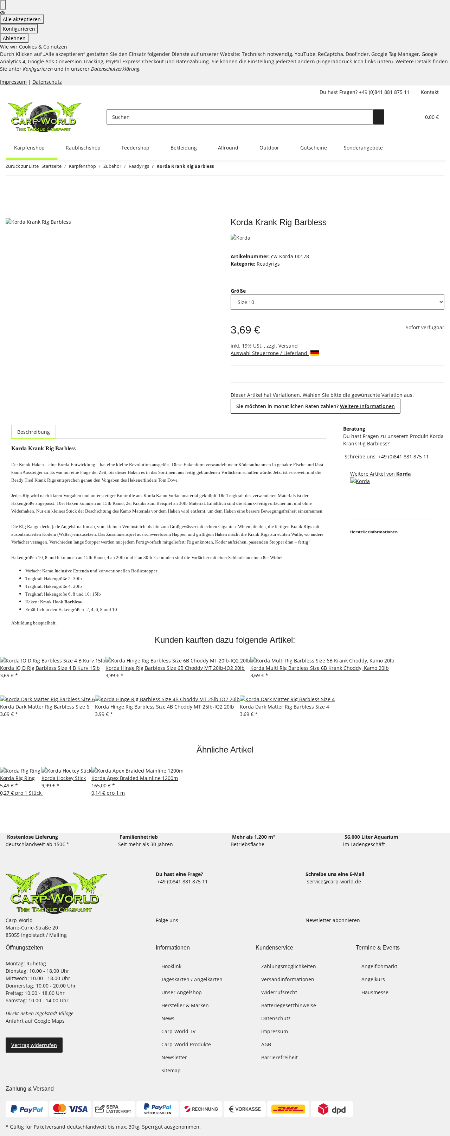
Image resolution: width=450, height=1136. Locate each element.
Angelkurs (373, 979)
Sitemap (171, 1070)
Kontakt (430, 92)
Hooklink (171, 966)
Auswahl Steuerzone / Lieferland (270, 353)
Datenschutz (47, 81)
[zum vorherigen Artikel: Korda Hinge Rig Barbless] (219, 167)
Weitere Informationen (367, 406)
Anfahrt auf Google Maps (36, 1020)
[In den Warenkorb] (11, 213)
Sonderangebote (363, 147)
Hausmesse (374, 992)
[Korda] (240, 237)
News (167, 1018)
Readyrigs (268, 263)
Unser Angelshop (181, 992)
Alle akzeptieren (22, 19)
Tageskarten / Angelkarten (192, 979)
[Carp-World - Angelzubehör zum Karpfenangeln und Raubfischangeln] (56, 893)
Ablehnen (14, 38)
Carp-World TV (178, 1031)
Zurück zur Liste (22, 166)
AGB (266, 1044)
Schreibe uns (360, 456)
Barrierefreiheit (279, 1057)
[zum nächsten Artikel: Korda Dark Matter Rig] (232, 167)
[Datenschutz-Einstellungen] (3, 4)
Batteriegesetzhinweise (288, 1005)
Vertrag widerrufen (34, 1045)
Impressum (13, 81)
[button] (401, 117)
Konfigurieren (19, 28)
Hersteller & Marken (185, 1005)
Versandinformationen (287, 979)
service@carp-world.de (333, 881)
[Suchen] (378, 117)
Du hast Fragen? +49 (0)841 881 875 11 (365, 92)
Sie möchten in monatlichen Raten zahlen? (315, 406)
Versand (288, 345)
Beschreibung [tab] (33, 432)
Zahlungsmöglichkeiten (288, 966)
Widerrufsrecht (279, 992)
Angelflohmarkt (379, 966)
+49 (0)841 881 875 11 (403, 456)
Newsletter (174, 1057)
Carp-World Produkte (186, 1044)
